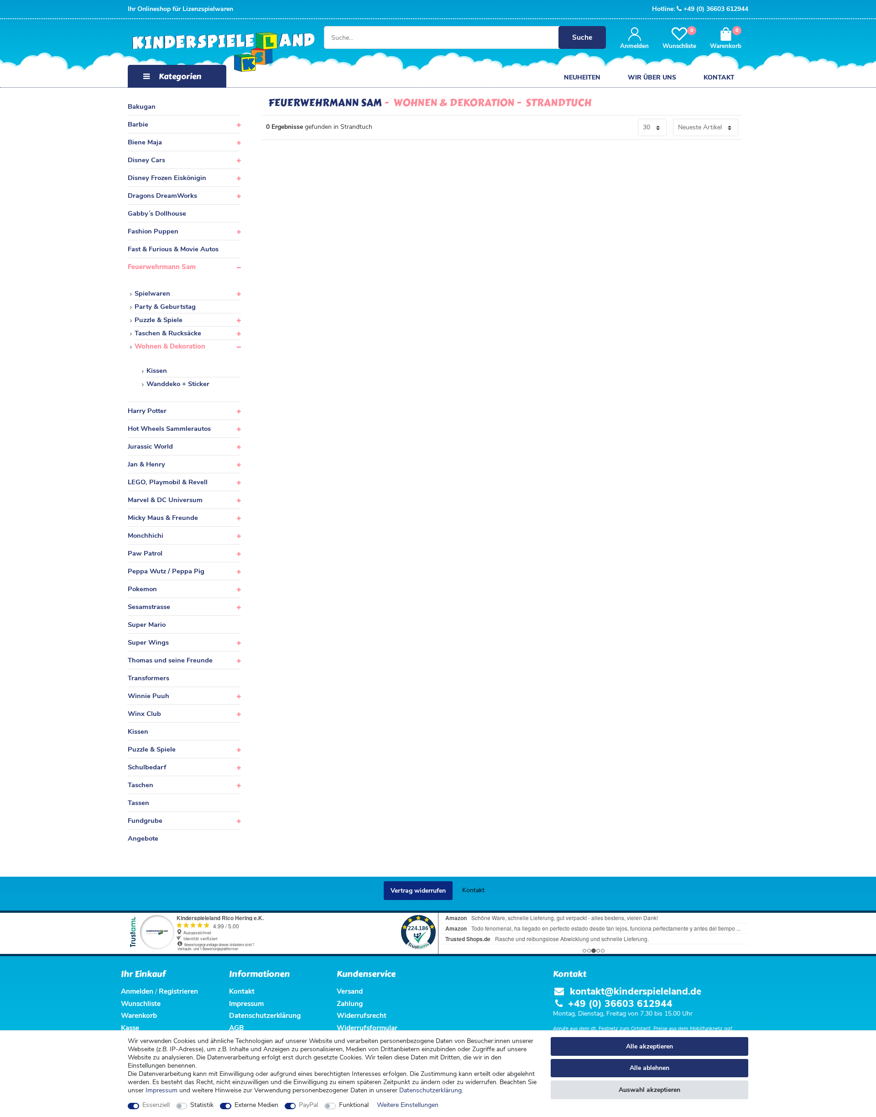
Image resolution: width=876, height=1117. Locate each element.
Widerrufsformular (367, 1027)
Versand (350, 991)
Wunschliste (141, 1003)
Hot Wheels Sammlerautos (169, 428)
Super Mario (147, 624)
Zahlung (350, 1003)
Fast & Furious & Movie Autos (173, 249)
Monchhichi (145, 535)
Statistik (202, 1105)
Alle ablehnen (649, 1068)
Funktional (354, 1105)
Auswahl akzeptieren (649, 1089)
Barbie (138, 124)
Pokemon (142, 588)
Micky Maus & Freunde (163, 517)
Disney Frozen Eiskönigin (167, 177)
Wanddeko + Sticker (177, 383)
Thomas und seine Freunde (170, 660)
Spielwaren (152, 293)
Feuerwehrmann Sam (162, 266)
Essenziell (156, 1105)
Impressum (161, 1090)
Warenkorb (139, 1015)
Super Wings (148, 642)
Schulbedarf (147, 767)
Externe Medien (256, 1105)
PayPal (308, 1105)
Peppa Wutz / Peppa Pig (166, 571)
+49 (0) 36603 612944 (715, 9)
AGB (236, 1027)
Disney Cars (146, 159)
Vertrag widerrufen (418, 890)
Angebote (143, 838)
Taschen (140, 784)
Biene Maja (145, 142)
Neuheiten (582, 77)
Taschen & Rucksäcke (168, 333)
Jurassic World (150, 446)
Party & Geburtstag (165, 306)
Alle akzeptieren (649, 1046)
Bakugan (142, 106)
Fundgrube (145, 820)
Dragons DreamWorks (162, 195)
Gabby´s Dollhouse (157, 213)
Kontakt (719, 77)
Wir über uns (652, 77)
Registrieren (178, 991)
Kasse (130, 1027)
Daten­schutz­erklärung (430, 1090)
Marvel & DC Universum (165, 499)
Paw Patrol (145, 553)
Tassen (138, 802)
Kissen (156, 370)
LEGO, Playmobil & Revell (168, 482)
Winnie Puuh (148, 695)
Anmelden (137, 991)
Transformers (148, 678)
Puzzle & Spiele (158, 319)
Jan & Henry (146, 464)
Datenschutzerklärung (265, 1015)
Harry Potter (147, 410)
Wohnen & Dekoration (170, 346)
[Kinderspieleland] (214, 53)
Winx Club (144, 713)
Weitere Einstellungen (407, 1105)
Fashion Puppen (153, 231)
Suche (582, 37)
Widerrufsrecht (361, 1015)
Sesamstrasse (149, 606)
